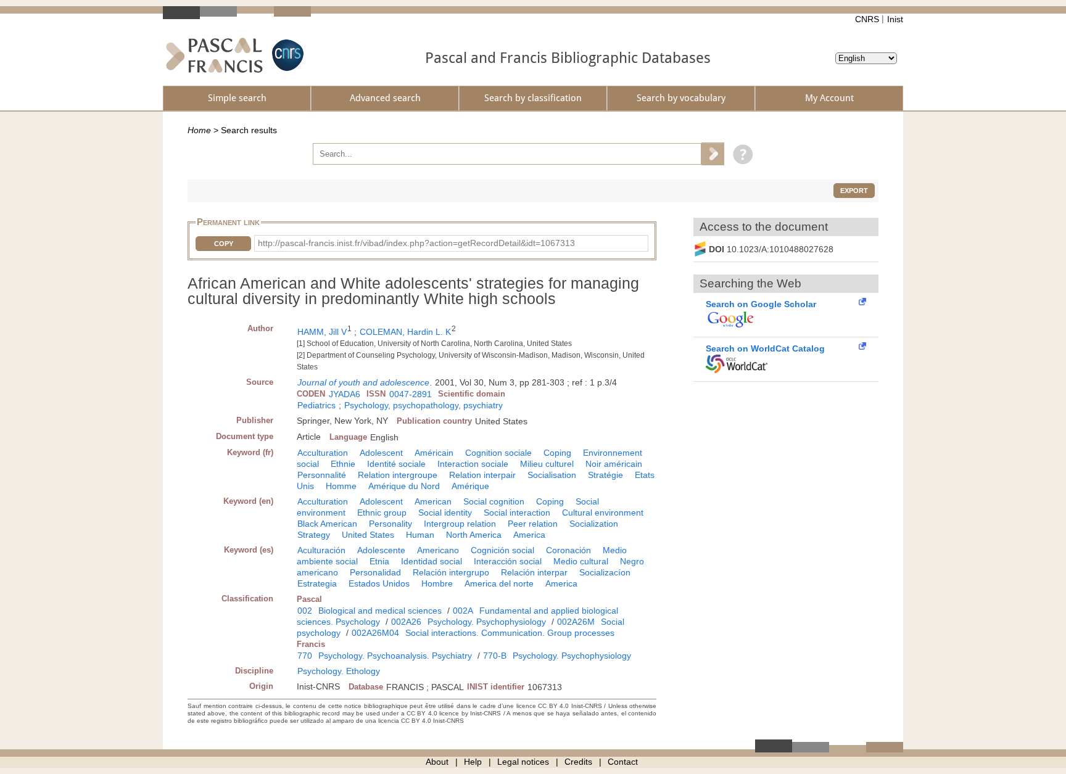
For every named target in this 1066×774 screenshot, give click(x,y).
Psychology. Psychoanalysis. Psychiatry (395, 656)
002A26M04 (375, 633)
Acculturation (322, 453)
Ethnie (343, 464)
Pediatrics (316, 405)
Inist (895, 19)
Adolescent (381, 453)
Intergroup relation (460, 524)
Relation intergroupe (397, 475)
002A (463, 610)
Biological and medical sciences (380, 610)
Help (473, 762)
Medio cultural (580, 561)
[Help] (740, 154)
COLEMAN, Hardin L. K (405, 332)
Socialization (593, 524)
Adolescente (381, 550)
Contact (623, 762)
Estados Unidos (379, 583)
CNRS (867, 19)
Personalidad (375, 572)
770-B (494, 656)
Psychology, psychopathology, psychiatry (423, 405)
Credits (578, 762)
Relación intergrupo (451, 572)
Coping (557, 453)
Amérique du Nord (404, 486)
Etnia (379, 561)
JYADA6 (344, 394)
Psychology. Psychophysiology (487, 622)
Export (854, 190)
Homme (341, 486)
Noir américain (613, 464)
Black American (327, 524)
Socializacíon (604, 572)
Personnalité (321, 475)
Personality (390, 524)
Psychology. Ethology (338, 671)
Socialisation (551, 475)
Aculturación (321, 550)
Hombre (437, 583)
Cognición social (502, 550)
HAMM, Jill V (322, 332)
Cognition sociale (498, 453)
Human (420, 535)
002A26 (406, 622)
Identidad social (431, 561)
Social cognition (493, 501)
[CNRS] (286, 55)
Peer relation (533, 524)
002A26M (576, 622)
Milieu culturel (547, 464)
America (529, 535)
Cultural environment (602, 512)
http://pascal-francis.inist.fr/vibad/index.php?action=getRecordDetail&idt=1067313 (416, 243)
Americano (438, 550)
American (433, 501)
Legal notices (523, 762)
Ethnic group (382, 512)
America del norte (499, 583)
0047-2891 (410, 394)
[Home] (214, 55)
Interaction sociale (472, 464)
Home (199, 130)
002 (304, 610)
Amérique (470, 486)
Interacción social (508, 561)
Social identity (445, 512)
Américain (434, 453)
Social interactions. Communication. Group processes (509, 633)
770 (304, 656)
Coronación (568, 550)
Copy (223, 243)
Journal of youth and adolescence (363, 382)
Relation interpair (482, 475)
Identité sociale (396, 464)
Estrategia (317, 583)
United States (368, 535)
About (437, 762)
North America (474, 535)
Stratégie (605, 475)
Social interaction (517, 512)
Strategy (313, 535)
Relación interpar (534, 572)
